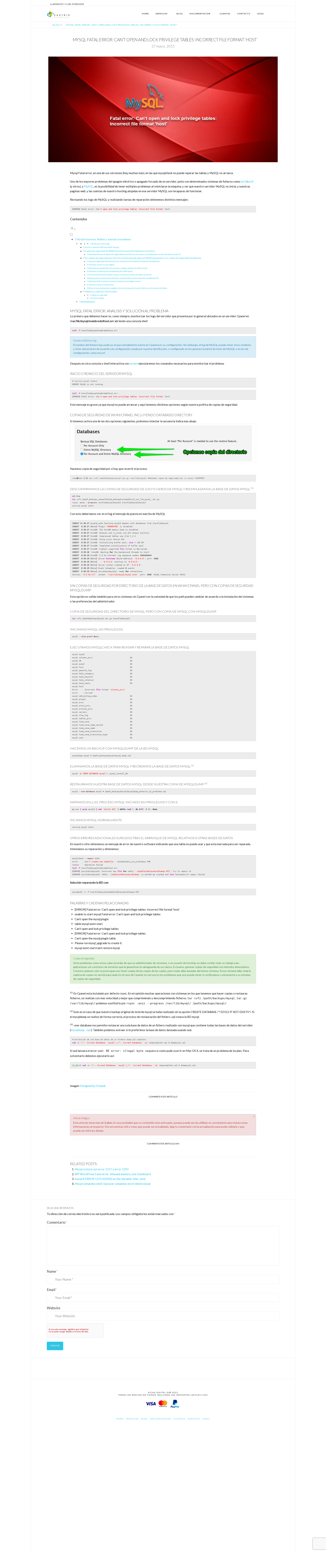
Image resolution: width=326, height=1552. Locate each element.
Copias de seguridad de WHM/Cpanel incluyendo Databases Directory (120, 251)
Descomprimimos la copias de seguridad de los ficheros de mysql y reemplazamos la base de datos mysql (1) (134, 254)
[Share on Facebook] (149, 1104)
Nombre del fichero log (100, 244)
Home (120, 1419)
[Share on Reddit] (176, 1151)
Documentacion (160, 1419)
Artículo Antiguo (97, 298)
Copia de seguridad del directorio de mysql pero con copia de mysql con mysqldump (123, 261)
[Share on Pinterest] (167, 1151)
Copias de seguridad (99, 295)
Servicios (132, 1419)
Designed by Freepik (92, 1085)
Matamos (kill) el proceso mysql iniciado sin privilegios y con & (114, 281)
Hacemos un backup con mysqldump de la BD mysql (110, 271)
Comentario (57, 1222)
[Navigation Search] (274, 14)
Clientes (179, 1419)
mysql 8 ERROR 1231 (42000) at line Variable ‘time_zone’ (110, 1178)
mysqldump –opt (81, 1030)
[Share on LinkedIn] (167, 1104)
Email (52, 1289)
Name (52, 1271)
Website (53, 1308)
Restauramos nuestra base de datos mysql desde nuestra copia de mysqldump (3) (123, 278)
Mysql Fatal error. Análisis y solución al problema (104, 239)
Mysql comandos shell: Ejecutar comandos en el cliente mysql (112, 1183)
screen (134, 363)
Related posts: (88, 301)
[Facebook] (268, 3)
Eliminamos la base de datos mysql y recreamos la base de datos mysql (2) (119, 274)
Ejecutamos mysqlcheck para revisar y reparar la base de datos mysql (117, 268)
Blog (144, 1419)
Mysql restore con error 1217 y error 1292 (102, 1169)
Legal (206, 1419)
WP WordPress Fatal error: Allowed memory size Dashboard (113, 1174)
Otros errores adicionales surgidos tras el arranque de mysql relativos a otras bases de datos (127, 288)
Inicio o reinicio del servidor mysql (102, 247)
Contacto (194, 1419)
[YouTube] (277, 3)
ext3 (244, 181)
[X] (272, 3)
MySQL (88, 186)
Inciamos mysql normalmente (101, 284)
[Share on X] (158, 1104)
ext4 (250, 181)
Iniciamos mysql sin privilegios (101, 264)
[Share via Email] (176, 1104)
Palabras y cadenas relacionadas (101, 291)
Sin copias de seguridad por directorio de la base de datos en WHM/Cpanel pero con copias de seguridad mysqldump (143, 258)
